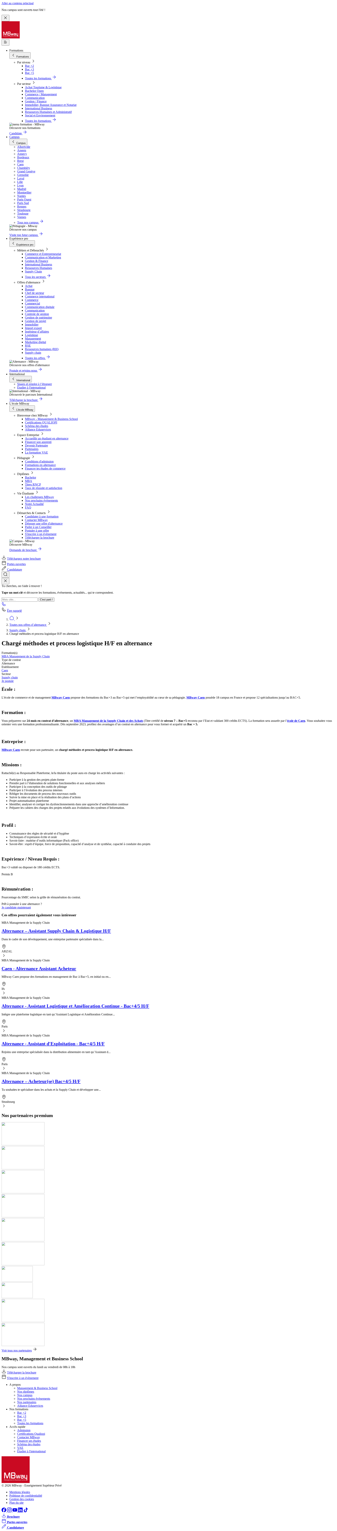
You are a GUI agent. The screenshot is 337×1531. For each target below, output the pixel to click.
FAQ (28, 507)
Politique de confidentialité (25, 1495)
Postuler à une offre (37, 530)
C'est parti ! (46, 599)
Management (33, 338)
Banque (30, 289)
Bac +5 (29, 73)
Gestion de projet (35, 321)
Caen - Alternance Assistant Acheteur (39, 968)
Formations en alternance (40, 465)
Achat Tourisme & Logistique (43, 87)
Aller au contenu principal (18, 3)
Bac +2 (29, 65)
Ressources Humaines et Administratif (48, 112)
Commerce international (39, 296)
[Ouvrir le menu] (5, 42)
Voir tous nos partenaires (17, 1350)
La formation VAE (36, 452)
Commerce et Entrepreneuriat (43, 254)
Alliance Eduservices (38, 429)
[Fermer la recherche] (5, 581)
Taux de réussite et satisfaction (43, 488)
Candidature (14, 569)
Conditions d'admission (39, 461)
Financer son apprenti (38, 442)
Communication (35, 97)
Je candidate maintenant (16, 907)
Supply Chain (33, 271)
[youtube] (15, 1511)
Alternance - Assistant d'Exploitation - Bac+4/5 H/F (53, 1043)
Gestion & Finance (36, 261)
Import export (33, 328)
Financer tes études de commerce (45, 468)
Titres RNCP (33, 484)
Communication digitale (39, 307)
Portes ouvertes (16, 564)
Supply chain (33, 352)
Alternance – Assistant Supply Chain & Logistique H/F (56, 930)
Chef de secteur (34, 293)
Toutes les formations (30, 1423)
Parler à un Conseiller (38, 527)
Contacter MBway (36, 520)
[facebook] (4, 1511)
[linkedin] (20, 1511)
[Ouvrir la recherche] (5, 574)
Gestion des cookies (21, 1499)
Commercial (32, 303)
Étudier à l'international (31, 387)
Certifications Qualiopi (31, 1433)
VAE (20, 1447)
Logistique (31, 335)
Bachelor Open (34, 90)
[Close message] (5, 18)
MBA (28, 481)
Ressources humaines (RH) (42, 349)
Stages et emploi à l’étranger (34, 384)
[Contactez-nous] (4, 605)
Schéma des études (36, 426)
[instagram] (9, 1511)
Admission (23, 1430)
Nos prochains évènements (41, 500)
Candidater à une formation (42, 516)
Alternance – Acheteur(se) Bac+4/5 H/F (41, 1081)
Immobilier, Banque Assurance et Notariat (50, 105)
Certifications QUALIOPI (41, 422)
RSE (28, 345)
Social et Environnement (40, 115)
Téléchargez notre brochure (24, 558)
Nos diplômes (25, 1391)
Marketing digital (35, 342)
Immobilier (31, 324)
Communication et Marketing (43, 257)
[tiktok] (25, 1511)
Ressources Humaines (38, 268)
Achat (28, 286)
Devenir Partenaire (36, 445)
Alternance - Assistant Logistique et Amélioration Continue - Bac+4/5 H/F (75, 1006)
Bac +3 (29, 69)
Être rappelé (14, 610)
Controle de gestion (37, 314)
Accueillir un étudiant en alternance (46, 438)
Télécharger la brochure (39, 537)
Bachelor (30, 477)
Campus (14, 137)
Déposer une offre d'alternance (44, 523)
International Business (38, 108)
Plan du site (16, 1502)
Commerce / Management (41, 94)
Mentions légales (19, 1492)
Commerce (31, 300)
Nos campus (24, 1395)
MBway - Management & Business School (51, 419)
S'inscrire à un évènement (40, 534)
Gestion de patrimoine (38, 317)
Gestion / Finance (36, 101)
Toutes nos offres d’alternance (28, 624)
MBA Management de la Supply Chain (26, 656)
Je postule (8, 681)
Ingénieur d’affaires (37, 331)
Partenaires (31, 449)
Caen (5, 670)
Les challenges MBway (39, 497)
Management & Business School (37, 1388)
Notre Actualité (34, 504)
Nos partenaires (26, 1402)
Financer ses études (29, 1440)
